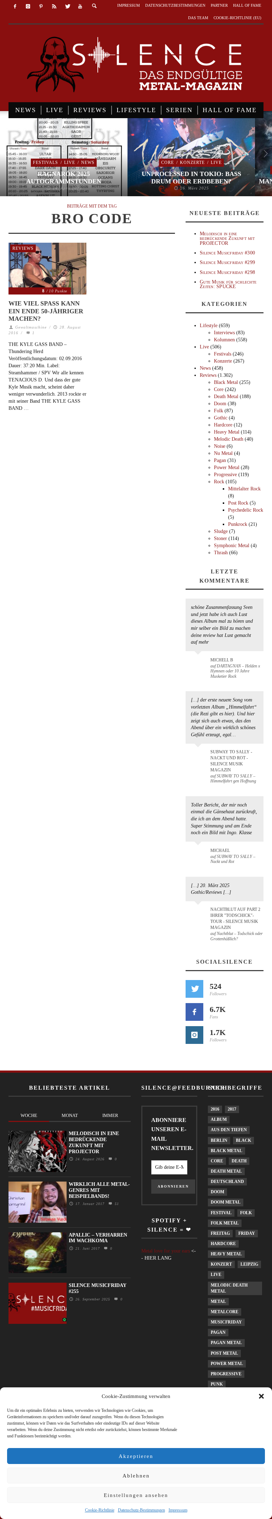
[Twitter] (67, 6)
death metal (226, 1171)
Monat (70, 1115)
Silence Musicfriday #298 (227, 272)
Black (243, 1140)
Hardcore (223, 425)
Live (69, 162)
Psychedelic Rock (245, 510)
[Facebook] (15, 6)
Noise (219, 446)
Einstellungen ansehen (136, 1495)
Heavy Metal (226, 432)
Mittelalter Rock (244, 488)
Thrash (221, 552)
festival (221, 1212)
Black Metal (226, 382)
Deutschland (227, 1181)
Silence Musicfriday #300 (227, 252)
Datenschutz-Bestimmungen (141, 1510)
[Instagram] (28, 6)
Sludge (221, 531)
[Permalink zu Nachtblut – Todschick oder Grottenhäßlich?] (199, 914)
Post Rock (238, 503)
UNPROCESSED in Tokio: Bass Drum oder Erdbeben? (191, 177)
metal (218, 1301)
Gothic (220, 417)
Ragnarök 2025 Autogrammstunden (63, 177)
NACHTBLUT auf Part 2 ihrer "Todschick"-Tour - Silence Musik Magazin (235, 918)
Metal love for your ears (165, 1251)
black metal (226, 1150)
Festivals (45, 162)
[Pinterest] (41, 6)
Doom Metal (225, 1202)
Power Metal (226, 467)
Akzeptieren (136, 1456)
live (216, 1274)
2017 (232, 1109)
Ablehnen (136, 1476)
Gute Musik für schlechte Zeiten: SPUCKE (228, 284)
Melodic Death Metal (229, 1288)
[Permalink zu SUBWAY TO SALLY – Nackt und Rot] (199, 854)
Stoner (220, 538)
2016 (215, 1109)
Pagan (220, 460)
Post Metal (224, 1353)
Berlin (219, 1140)
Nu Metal (223, 453)
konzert (221, 1264)
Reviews (23, 248)
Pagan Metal (226, 1342)
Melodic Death (228, 439)
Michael (220, 850)
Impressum (178, 1510)
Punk (217, 1384)
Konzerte (192, 162)
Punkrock (237, 524)
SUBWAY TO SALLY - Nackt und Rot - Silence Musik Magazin (231, 760)
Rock (219, 481)
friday (246, 1233)
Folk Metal (225, 1223)
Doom (220, 403)
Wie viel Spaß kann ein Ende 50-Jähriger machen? (45, 311)
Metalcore (224, 1311)
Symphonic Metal (231, 545)
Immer (110, 1115)
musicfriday (226, 1322)
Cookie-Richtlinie (99, 1510)
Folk (218, 410)
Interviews (224, 332)
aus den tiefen (229, 1129)
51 (116, 1204)
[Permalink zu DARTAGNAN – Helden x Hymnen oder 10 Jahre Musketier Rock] (199, 663)
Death (239, 1160)
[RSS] (54, 6)
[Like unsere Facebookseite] (194, 1012)
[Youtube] (80, 6)
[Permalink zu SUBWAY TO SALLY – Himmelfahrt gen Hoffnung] (199, 756)
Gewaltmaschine (31, 327)
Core (167, 162)
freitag (220, 1233)
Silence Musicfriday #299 (227, 262)
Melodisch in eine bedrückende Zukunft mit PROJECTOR (227, 238)
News (88, 162)
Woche (29, 1115)
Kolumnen (224, 339)
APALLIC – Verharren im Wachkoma (98, 1238)
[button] (261, 1396)
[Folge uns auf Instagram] (194, 1035)
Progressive (225, 474)
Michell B (221, 659)
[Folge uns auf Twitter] (194, 989)
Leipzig (249, 1264)
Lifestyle (208, 325)
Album (219, 1119)
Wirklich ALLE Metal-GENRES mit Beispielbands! (99, 1190)
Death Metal (226, 396)
